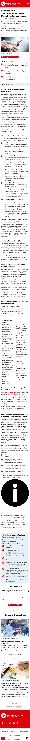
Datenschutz (5, 731)
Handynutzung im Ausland (12, 392)
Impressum (14, 731)
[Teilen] (4, 34)
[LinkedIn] (14, 723)
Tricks (13, 283)
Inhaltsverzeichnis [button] (7, 84)
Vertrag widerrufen (15, 735)
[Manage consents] (27, 738)
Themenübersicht (14, 605)
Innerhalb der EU (15, 394)
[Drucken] (1, 34)
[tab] (9, 706)
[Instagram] (6, 723)
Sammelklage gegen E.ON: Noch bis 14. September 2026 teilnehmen (14, 684)
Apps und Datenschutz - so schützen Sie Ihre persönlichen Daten (13, 591)
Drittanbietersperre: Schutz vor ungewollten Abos (12, 598)
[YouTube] (17, 723)
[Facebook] (2, 723)
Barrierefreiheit (24, 731)
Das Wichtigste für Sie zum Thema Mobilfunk (13, 642)
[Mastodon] (10, 723)
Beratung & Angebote (9, 57)
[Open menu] (3, 738)
